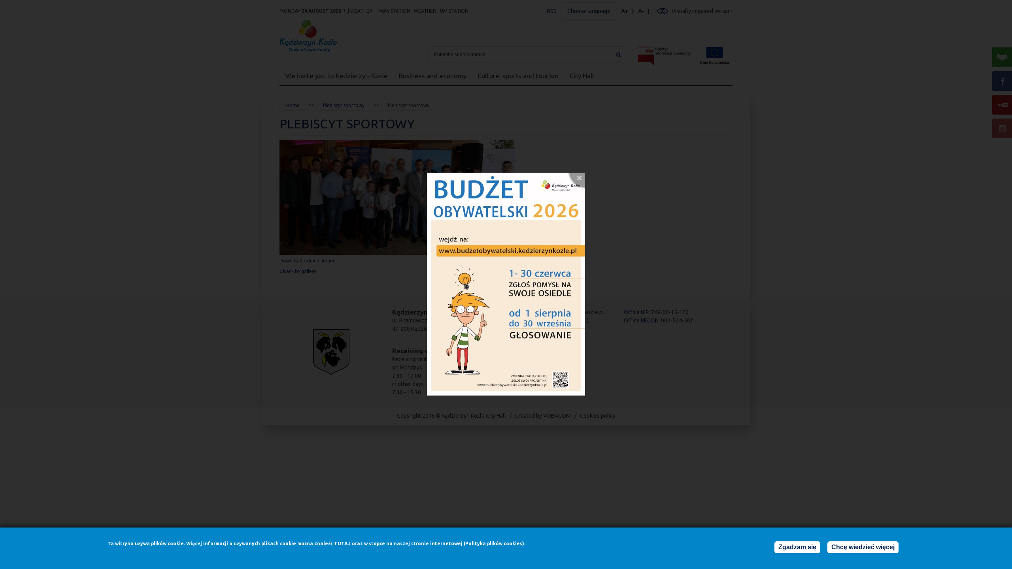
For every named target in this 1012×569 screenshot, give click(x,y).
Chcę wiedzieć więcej (863, 547)
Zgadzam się (797, 547)
